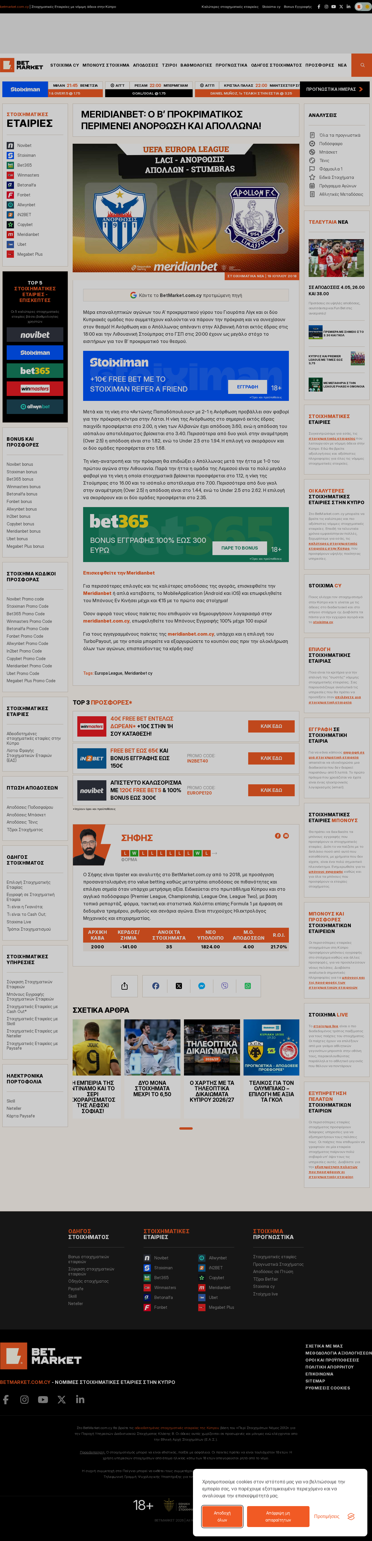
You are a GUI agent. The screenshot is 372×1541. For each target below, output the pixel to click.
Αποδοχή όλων (222, 1516)
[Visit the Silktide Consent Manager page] (351, 1517)
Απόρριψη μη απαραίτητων (278, 1516)
